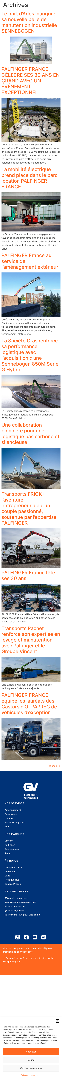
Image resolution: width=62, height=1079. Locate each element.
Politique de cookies (29, 1075)
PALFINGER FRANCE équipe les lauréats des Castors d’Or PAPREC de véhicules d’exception (29, 703)
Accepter (31, 1051)
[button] (57, 1020)
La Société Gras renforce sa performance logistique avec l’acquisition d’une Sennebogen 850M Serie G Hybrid (30, 355)
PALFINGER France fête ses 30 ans (28, 575)
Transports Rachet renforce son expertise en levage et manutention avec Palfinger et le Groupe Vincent (31, 639)
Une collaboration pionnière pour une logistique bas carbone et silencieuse (30, 433)
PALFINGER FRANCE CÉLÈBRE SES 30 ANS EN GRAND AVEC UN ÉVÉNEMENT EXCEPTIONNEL (31, 80)
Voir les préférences (31, 1068)
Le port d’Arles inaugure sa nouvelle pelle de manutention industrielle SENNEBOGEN (29, 22)
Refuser (31, 1060)
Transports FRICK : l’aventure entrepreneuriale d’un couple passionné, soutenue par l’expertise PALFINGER (29, 508)
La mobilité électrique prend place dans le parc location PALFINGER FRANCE (29, 178)
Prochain (54, 765)
